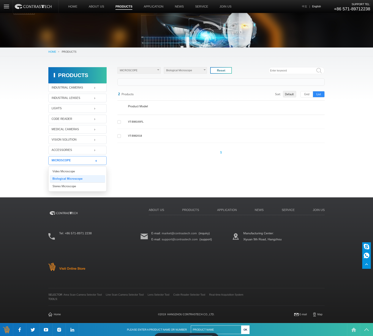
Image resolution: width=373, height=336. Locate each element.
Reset (221, 70)
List (318, 94)
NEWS (179, 6)
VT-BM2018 (135, 135)
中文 (304, 6)
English (316, 6)
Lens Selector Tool (158, 294)
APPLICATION (153, 6)
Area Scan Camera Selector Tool (82, 294)
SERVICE (201, 6)
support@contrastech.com (180, 239)
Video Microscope (63, 171)
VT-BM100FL (136, 121)
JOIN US (225, 6)
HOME (72, 6)
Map (319, 314)
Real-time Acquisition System (226, 294)
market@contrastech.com (179, 233)
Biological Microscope (67, 178)
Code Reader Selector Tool (189, 294)
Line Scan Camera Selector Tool (125, 294)
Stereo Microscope (64, 186)
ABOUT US (96, 6)
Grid (306, 94)
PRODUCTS (123, 6)
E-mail (303, 314)
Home (57, 314)
